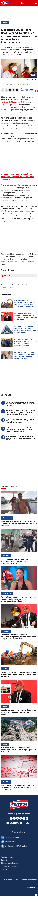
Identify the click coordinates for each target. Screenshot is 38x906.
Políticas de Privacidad (9, 866)
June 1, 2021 (7, 275)
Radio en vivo (6, 869)
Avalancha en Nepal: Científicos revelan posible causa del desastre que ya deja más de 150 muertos (19, 750)
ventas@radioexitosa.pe (13, 837)
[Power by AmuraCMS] (32, 888)
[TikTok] (27, 818)
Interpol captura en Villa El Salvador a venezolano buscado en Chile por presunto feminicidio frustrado (17, 561)
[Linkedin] (13, 90)
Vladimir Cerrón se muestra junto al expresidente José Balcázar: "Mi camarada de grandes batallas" (24, 355)
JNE (18, 285)
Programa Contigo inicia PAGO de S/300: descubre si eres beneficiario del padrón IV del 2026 (20, 438)
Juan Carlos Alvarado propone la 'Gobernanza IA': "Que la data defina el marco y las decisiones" (25, 316)
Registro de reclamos (8, 857)
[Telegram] (17, 90)
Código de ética (6, 854)
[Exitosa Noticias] (5, 3)
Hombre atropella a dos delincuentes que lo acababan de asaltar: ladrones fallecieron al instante (21, 403)
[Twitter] (6, 90)
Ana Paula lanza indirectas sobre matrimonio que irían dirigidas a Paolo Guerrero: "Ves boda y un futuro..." (19, 524)
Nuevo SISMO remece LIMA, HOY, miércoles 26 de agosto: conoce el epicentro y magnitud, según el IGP (19, 788)
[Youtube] (17, 818)
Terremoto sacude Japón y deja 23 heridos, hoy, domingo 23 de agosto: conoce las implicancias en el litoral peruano (20, 412)
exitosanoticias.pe (11, 842)
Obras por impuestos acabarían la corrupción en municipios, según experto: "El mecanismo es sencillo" (24, 303)
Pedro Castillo (26, 285)
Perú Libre (4, 287)
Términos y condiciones (9, 863)
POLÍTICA (13, 287)
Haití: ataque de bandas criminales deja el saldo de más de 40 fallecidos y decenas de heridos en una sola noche (20, 429)
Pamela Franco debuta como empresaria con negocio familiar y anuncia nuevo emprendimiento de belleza (18, 599)
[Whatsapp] (3, 90)
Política (5, 22)
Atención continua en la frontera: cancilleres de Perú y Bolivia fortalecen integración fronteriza (25, 342)
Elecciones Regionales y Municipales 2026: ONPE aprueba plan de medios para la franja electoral (25, 329)
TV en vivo (4, 860)
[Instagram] (20, 818)
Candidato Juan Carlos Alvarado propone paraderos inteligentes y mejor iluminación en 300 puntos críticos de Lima (18, 637)
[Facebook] (10, 90)
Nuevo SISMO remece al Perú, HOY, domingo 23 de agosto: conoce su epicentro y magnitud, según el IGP (21, 420)
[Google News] (23, 818)
